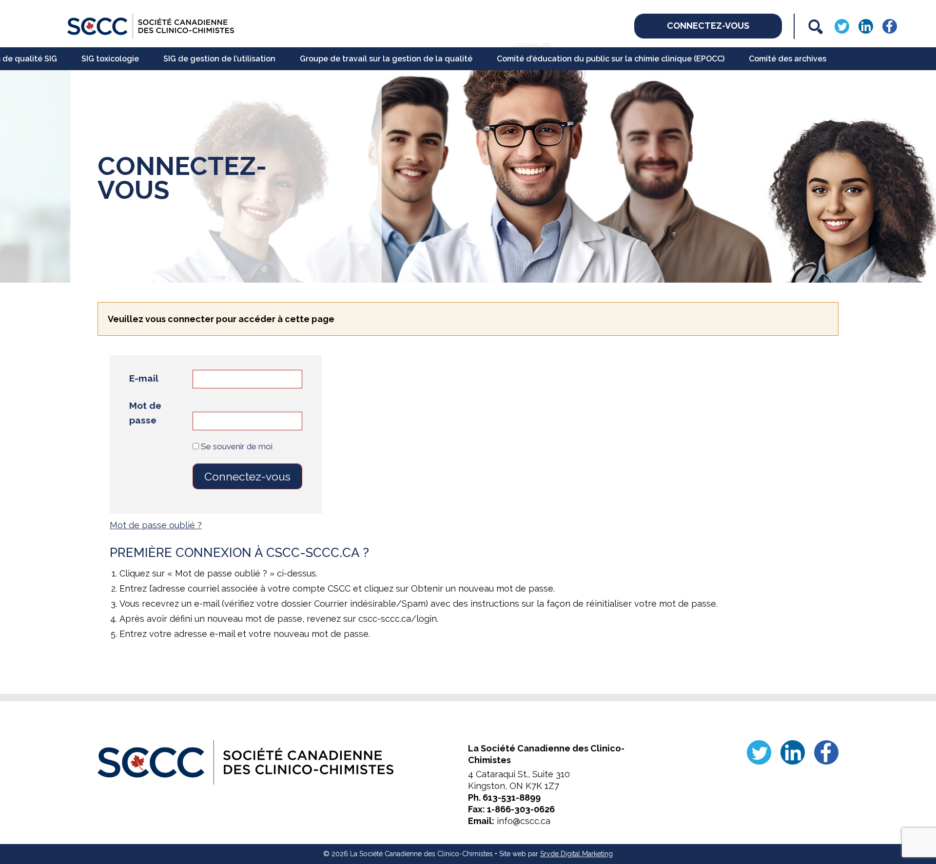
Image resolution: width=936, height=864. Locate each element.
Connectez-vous (708, 25)
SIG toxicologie (110, 58)
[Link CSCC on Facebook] (889, 25)
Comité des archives (787, 58)
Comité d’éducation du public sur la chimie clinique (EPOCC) (610, 58)
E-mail (143, 378)
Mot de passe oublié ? (156, 525)
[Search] (815, 26)
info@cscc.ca (523, 821)
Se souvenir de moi (236, 446)
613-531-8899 (512, 797)
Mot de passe (145, 412)
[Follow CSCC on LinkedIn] (865, 25)
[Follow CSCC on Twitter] (842, 25)
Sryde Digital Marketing (576, 854)
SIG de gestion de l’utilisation (219, 58)
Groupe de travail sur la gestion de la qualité (386, 58)
